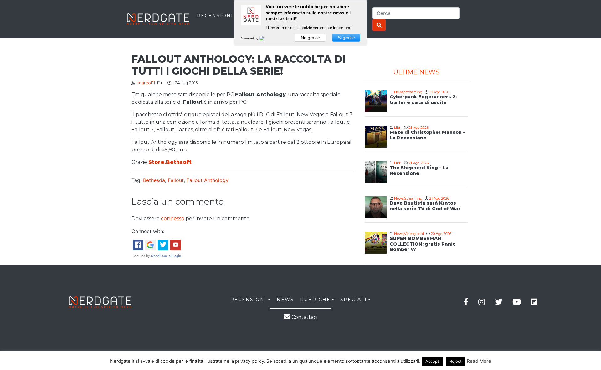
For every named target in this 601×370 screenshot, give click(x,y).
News (398, 92)
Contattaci (303, 317)
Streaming (413, 92)
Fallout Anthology (208, 180)
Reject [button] (455, 361)
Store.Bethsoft (170, 162)
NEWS (285, 299)
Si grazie (346, 37)
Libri (398, 127)
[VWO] (265, 38)
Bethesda (154, 180)
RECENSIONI (215, 15)
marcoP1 (146, 83)
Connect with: (147, 231)
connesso (172, 218)
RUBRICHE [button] (315, 299)
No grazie (310, 37)
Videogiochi (414, 234)
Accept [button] (432, 361)
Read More (479, 361)
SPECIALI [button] (353, 299)
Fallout (176, 180)
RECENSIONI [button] (248, 299)
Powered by (250, 38)
